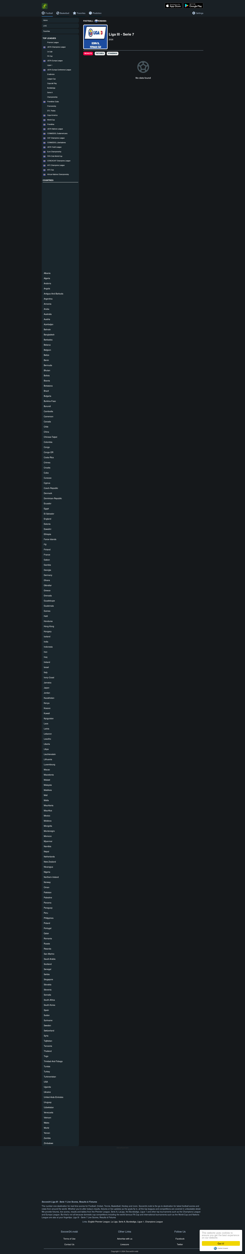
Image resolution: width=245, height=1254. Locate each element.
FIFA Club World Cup (54, 156)
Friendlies (50, 124)
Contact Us (69, 1244)
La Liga (49, 51)
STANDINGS (112, 53)
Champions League (154, 1221)
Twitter (180, 1244)
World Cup (51, 120)
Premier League (53, 42)
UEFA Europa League (55, 60)
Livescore (124, 1244)
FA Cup (49, 56)
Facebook (180, 1238)
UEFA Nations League (55, 129)
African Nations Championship (58, 174)
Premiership (51, 106)
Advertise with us (124, 1238)
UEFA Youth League (54, 147)
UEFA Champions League (56, 47)
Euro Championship (54, 151)
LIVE (45, 26)
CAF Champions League (56, 138)
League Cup (51, 79)
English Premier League (99, 1221)
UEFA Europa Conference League (59, 70)
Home (45, 20)
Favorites (46, 31)
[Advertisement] (60, 226)
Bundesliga (51, 88)
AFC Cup (50, 170)
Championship (52, 97)
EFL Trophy (51, 110)
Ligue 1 (49, 65)
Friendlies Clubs (53, 101)
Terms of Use (69, 1238)
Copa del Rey (52, 83)
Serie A (50, 92)
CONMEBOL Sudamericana (57, 133)
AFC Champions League (56, 165)
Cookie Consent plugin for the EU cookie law (221, 1248)
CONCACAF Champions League (58, 161)
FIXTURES (100, 53)
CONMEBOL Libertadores (56, 142)
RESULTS (88, 53)
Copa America (52, 115)
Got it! (221, 1243)
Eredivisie (50, 74)
